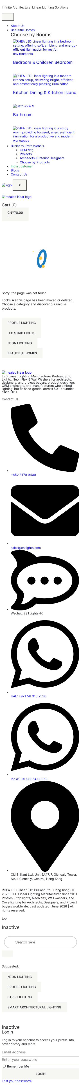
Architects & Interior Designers (42, 158)
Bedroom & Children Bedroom (43, 62)
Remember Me (17, 1066)
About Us (17, 26)
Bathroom (23, 114)
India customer (22, 166)
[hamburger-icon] (8, 17)
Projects (26, 154)
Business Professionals (27, 146)
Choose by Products (35, 162)
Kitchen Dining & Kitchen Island (44, 92)
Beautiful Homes (23, 30)
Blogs (15, 170)
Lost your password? (17, 1081)
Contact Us (19, 174)
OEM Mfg (27, 150)
